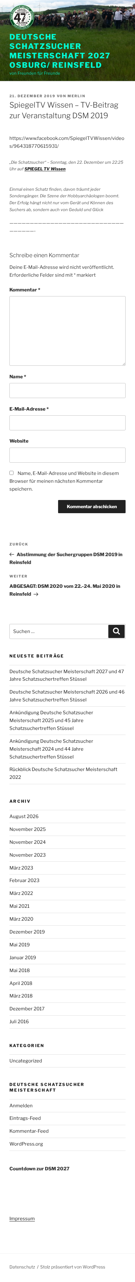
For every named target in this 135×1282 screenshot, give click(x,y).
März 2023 (21, 868)
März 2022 (21, 893)
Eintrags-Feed (25, 1118)
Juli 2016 (19, 1021)
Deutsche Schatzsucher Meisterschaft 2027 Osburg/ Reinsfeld (60, 51)
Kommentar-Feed (29, 1131)
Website (19, 441)
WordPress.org (26, 1144)
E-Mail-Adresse (29, 409)
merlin (76, 96)
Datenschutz (22, 1266)
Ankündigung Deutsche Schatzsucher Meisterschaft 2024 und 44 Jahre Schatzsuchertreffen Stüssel (51, 749)
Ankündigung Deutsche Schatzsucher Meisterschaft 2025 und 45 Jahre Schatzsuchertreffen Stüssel (51, 720)
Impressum (22, 1218)
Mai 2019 (19, 945)
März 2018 (21, 996)
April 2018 (20, 983)
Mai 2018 (19, 970)
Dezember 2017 (27, 1009)
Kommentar (24, 290)
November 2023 (27, 855)
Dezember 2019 (27, 932)
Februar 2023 (24, 880)
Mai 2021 (19, 906)
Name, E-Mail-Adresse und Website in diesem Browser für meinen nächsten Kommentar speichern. (64, 481)
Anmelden (21, 1106)
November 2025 (27, 829)
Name (17, 377)
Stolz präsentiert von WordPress (72, 1266)
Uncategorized (25, 1061)
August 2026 (24, 816)
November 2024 (27, 842)
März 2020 (21, 919)
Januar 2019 (22, 957)
